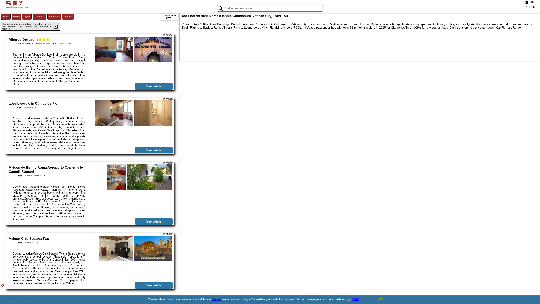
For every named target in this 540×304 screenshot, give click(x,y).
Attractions (54, 16)
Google (216, 299)
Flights (27, 16)
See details (153, 86)
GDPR (355, 299)
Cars (39, 16)
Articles (68, 16)
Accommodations (17, 16)
